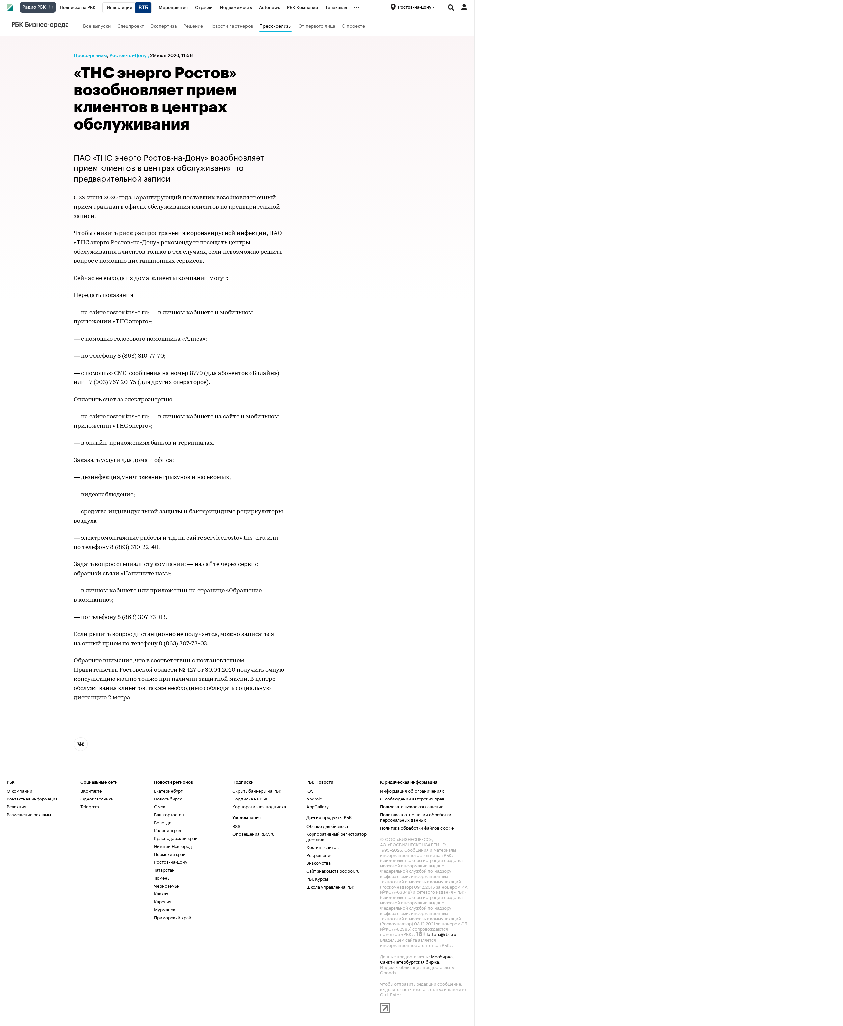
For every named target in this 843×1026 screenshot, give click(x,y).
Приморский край (172, 917)
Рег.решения (319, 854)
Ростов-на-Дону (128, 55)
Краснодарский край (176, 837)
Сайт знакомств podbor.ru (333, 870)
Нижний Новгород (173, 845)
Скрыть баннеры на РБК (256, 790)
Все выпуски (97, 25)
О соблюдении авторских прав (412, 798)
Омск (159, 806)
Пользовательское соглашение (411, 806)
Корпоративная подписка (259, 806)
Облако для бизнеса (327, 825)
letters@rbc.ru (441, 933)
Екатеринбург (168, 790)
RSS (236, 825)
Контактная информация (32, 798)
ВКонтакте (91, 790)
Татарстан (164, 869)
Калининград (167, 830)
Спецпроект (130, 25)
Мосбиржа (442, 956)
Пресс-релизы (275, 25)
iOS (309, 790)
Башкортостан (169, 814)
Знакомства (318, 862)
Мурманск (164, 909)
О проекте (353, 25)
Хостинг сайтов (322, 846)
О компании (19, 790)
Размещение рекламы (29, 814)
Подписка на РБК (250, 798)
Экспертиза (163, 25)
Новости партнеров (231, 25)
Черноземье (166, 885)
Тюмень (161, 877)
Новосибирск (168, 798)
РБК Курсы (317, 878)
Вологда (162, 822)
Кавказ (161, 893)
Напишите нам (145, 574)
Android (314, 798)
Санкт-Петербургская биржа (409, 961)
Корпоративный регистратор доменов (336, 836)
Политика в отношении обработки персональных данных (415, 817)
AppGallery (317, 806)
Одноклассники (97, 798)
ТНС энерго (132, 322)
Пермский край (170, 853)
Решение (193, 25)
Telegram (89, 806)
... (357, 6)
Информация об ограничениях (412, 790)
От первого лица (316, 25)
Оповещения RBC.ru (253, 833)
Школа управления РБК (330, 886)
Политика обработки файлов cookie (417, 827)
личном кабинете (188, 313)
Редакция (16, 806)
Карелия (162, 901)
